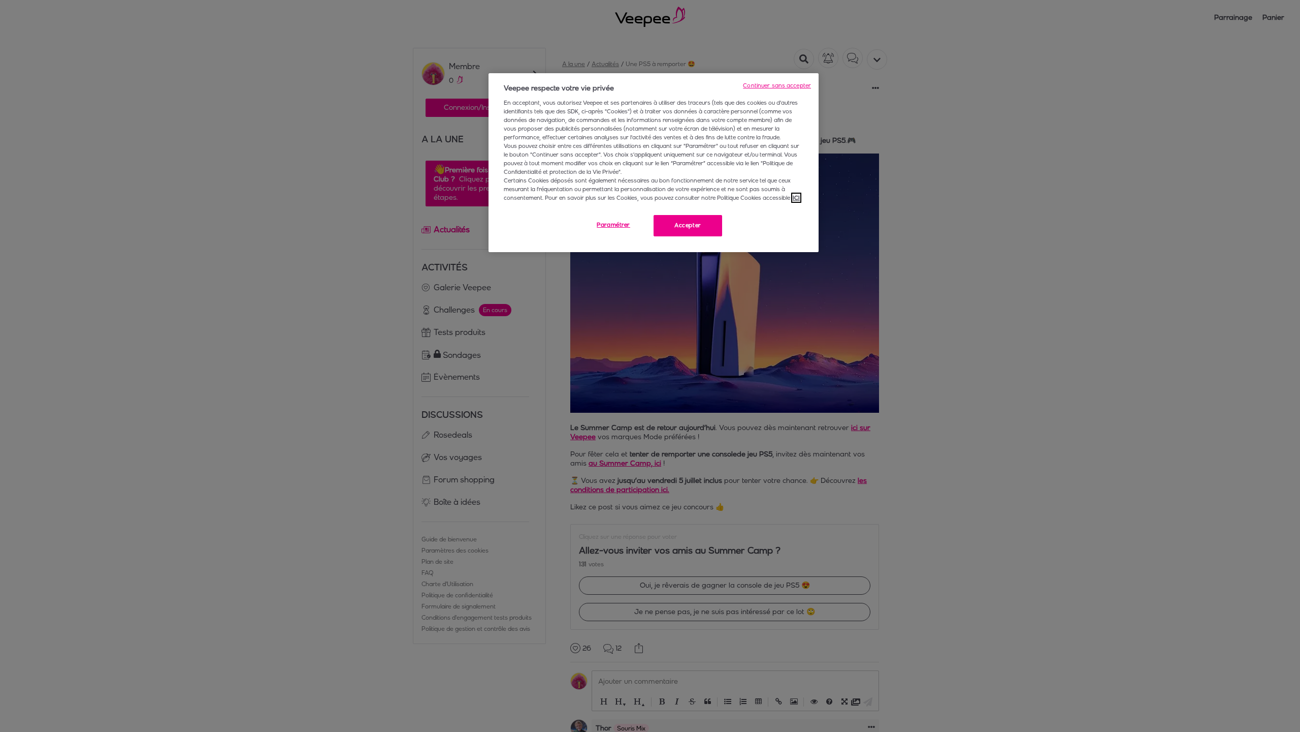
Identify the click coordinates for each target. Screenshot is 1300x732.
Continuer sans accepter (777, 85)
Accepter (687, 225)
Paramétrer (613, 224)
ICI (796, 197)
